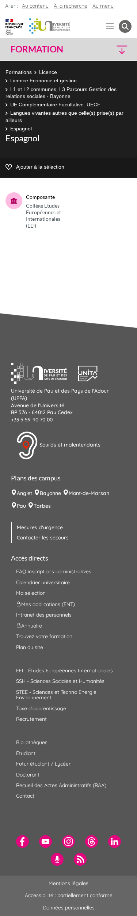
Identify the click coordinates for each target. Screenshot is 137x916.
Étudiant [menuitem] (25, 753)
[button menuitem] (125, 26)
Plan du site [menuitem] (29, 647)
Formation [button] (37, 49)
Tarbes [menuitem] (42, 506)
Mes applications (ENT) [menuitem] (48, 604)
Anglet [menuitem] (24, 493)
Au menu (103, 6)
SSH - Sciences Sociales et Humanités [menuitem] (60, 681)
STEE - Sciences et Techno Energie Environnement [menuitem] (56, 695)
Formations (18, 72)
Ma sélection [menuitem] (31, 593)
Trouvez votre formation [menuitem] (44, 636)
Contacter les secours (43, 537)
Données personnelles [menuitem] (69, 907)
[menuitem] (22, 841)
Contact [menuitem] (25, 796)
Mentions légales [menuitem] (68, 883)
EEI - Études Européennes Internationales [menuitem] (64, 670)
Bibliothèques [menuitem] (31, 742)
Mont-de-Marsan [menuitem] (89, 493)
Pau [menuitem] (21, 506)
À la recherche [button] (70, 6)
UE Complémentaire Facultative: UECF (55, 104)
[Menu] (110, 26)
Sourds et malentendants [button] (69, 445)
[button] (117, 49)
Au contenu (35, 6)
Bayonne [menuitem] (50, 493)
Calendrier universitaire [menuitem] (43, 582)
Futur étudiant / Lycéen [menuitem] (44, 763)
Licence (48, 72)
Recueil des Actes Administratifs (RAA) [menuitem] (61, 785)
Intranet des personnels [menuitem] (44, 615)
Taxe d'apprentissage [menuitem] (41, 708)
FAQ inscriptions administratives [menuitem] (53, 571)
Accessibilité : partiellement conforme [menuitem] (69, 895)
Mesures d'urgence (40, 527)
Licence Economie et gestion (43, 80)
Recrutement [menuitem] (31, 719)
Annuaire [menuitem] (31, 625)
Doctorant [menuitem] (27, 774)
